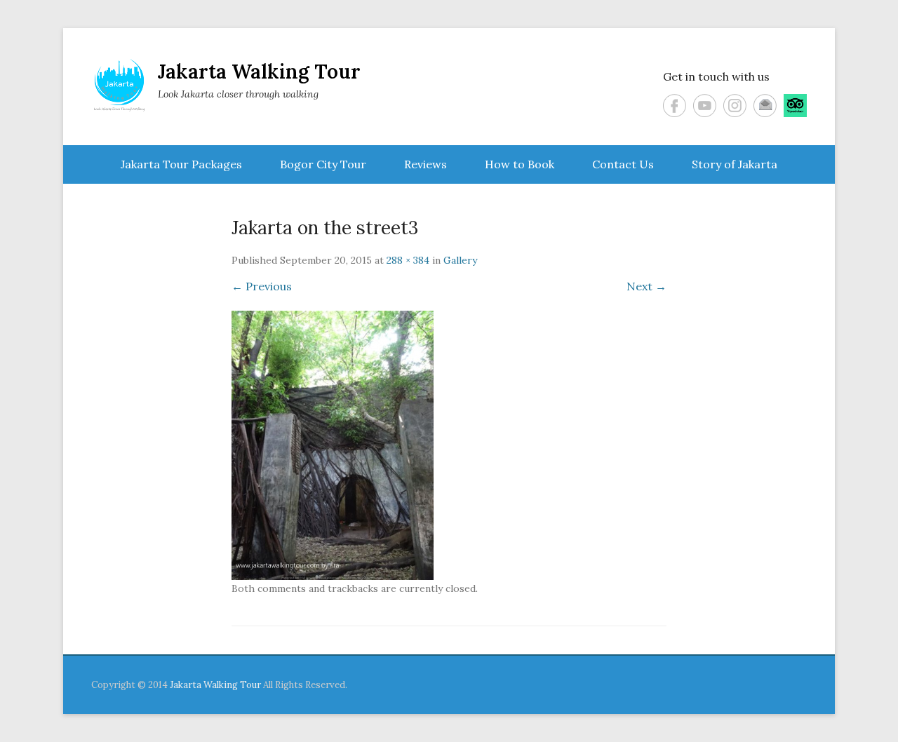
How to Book (519, 164)
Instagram (734, 105)
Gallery (460, 260)
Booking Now (826, 710)
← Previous (262, 286)
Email (765, 105)
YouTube (704, 105)
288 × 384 (408, 260)
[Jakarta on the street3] (449, 445)
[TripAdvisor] (795, 105)
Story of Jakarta (734, 164)
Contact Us (623, 164)
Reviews (425, 164)
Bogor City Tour (323, 164)
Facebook (674, 105)
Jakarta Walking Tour (259, 71)
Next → (646, 286)
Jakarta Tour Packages (181, 164)
